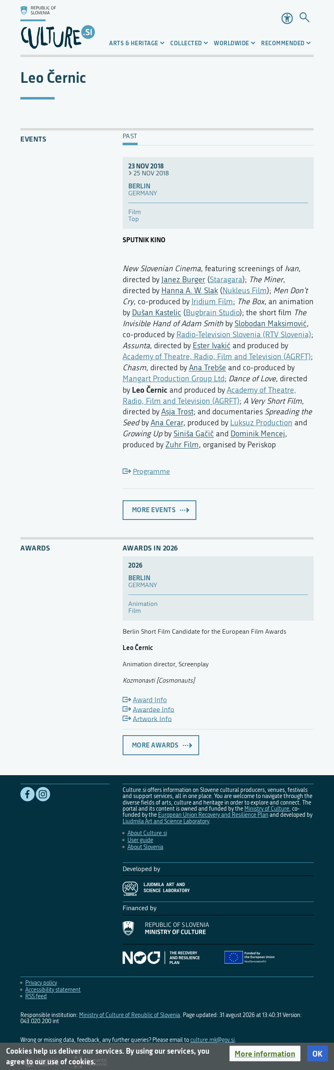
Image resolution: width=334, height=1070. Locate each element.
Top (133, 219)
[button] (265, 1054)
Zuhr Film (182, 444)
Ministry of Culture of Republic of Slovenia (129, 1015)
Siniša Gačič (194, 433)
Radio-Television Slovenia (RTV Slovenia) (243, 334)
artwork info (152, 718)
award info (150, 700)
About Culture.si (147, 833)
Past (130, 136)
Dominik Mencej (258, 433)
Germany (142, 193)
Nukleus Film (244, 290)
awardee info (153, 709)
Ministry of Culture (266, 808)
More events (154, 509)
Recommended (283, 43)
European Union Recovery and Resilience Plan (213, 814)
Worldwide (231, 43)
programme (151, 471)
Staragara (226, 279)
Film (134, 212)
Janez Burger (183, 279)
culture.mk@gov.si (212, 1040)
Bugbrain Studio (213, 312)
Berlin (139, 186)
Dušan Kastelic (156, 312)
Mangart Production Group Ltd (173, 378)
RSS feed (36, 996)
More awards (155, 745)
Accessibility (287, 18)
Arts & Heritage (133, 43)
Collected (186, 43)
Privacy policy (41, 982)
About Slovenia (145, 847)
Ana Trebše (207, 367)
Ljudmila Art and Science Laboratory (166, 821)
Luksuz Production (261, 422)
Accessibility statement (53, 989)
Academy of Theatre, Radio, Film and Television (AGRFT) (217, 356)
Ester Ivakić (212, 345)
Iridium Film (212, 301)
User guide (140, 840)
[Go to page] (304, 18)
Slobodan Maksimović (271, 323)
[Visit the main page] (57, 27)
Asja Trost (177, 411)
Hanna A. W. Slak (189, 290)
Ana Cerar (167, 422)
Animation (143, 604)
